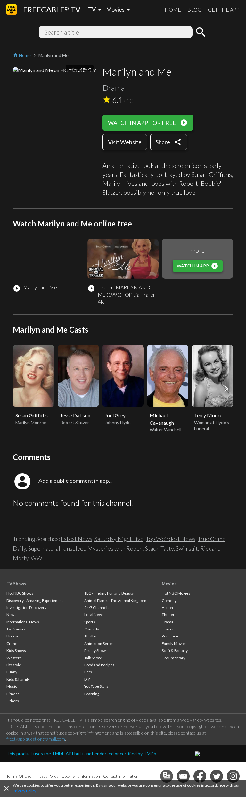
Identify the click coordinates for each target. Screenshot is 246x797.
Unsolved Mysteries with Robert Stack (110, 548)
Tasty (167, 548)
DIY (87, 679)
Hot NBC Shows (19, 593)
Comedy (91, 629)
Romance (170, 636)
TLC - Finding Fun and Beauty (109, 593)
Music (11, 686)
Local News (94, 614)
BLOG (194, 9)
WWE (38, 558)
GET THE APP (224, 9)
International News (22, 622)
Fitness (12, 693)
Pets (88, 672)
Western (14, 657)
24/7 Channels (96, 607)
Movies (169, 583)
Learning (91, 693)
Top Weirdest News (170, 538)
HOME (173, 9)
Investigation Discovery (26, 607)
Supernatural (44, 548)
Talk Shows (93, 657)
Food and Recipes (99, 664)
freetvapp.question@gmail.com (35, 739)
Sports (89, 622)
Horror (12, 636)
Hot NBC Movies (176, 593)
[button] (226, 389)
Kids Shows (16, 650)
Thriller (90, 636)
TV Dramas (15, 629)
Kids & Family (18, 679)
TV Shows (16, 583)
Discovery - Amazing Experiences (34, 600)
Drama (167, 622)
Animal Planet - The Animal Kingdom (115, 600)
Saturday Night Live (119, 538)
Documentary (173, 657)
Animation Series (99, 643)
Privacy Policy (24, 790)
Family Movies (174, 643)
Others (12, 700)
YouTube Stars (96, 686)
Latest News (76, 538)
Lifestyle (13, 664)
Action (167, 607)
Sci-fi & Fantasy (175, 650)
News (11, 614)
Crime (11, 643)
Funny (11, 672)
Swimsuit (187, 548)
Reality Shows (96, 650)
